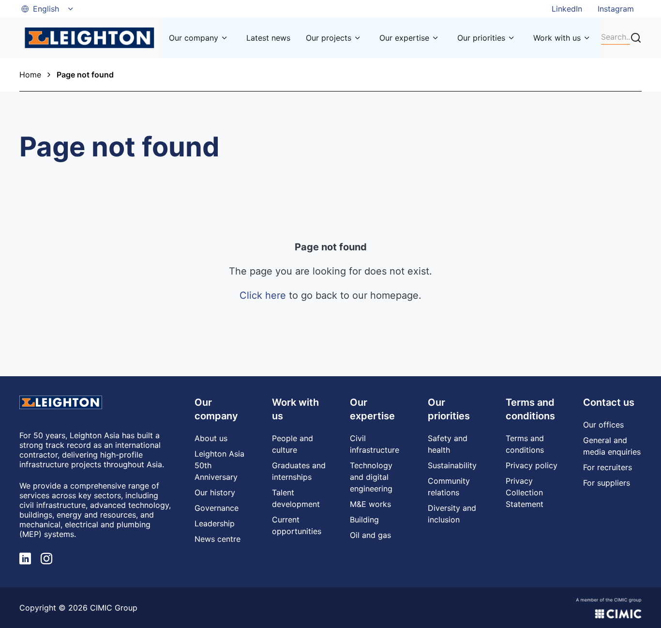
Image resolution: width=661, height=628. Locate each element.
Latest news (268, 38)
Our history (215, 492)
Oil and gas (370, 535)
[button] (47, 8)
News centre (217, 539)
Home (30, 74)
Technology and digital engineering (371, 476)
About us (211, 438)
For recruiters (607, 467)
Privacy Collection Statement (524, 492)
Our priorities (481, 38)
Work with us (557, 38)
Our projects (328, 38)
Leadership (215, 523)
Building (364, 519)
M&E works (370, 504)
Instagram (616, 9)
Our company (193, 38)
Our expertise (404, 38)
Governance (217, 508)
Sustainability (452, 465)
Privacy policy (531, 465)
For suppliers (606, 483)
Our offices (603, 424)
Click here (263, 295)
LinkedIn (567, 9)
